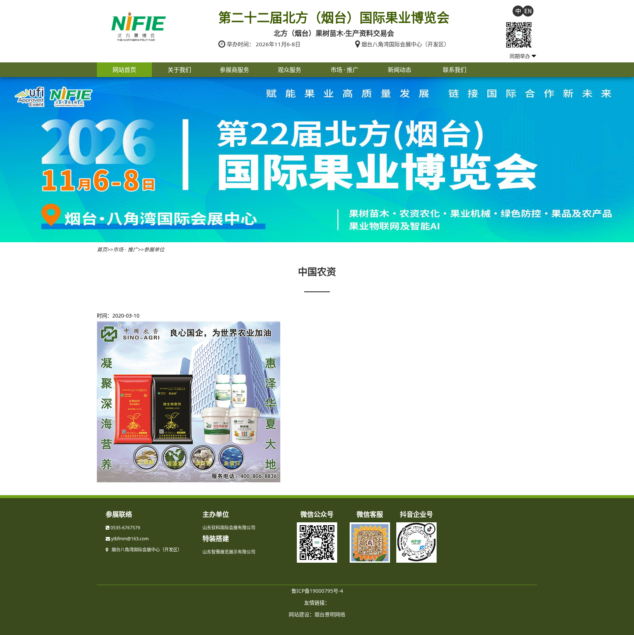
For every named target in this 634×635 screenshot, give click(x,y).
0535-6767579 (125, 528)
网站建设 (299, 614)
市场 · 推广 (344, 70)
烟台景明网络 (329, 614)
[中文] (518, 10)
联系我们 (454, 70)
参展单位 (154, 249)
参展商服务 (234, 70)
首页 (102, 249)
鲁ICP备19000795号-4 (317, 590)
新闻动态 (399, 70)
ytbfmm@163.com (130, 539)
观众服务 (289, 70)
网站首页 (124, 70)
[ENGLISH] (527, 10)
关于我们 (179, 70)
